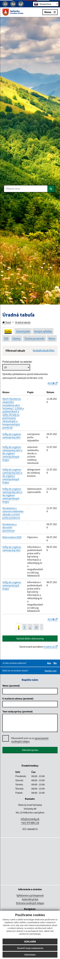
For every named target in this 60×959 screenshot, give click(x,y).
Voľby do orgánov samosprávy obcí (11, 435)
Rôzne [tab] (51, 338)
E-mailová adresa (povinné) (17, 698)
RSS (50, 383)
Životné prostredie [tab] (34, 338)
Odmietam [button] (30, 954)
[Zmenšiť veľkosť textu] (5, 4)
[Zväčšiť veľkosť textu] (21, 4)
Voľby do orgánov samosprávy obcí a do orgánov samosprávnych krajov (12, 453)
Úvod (8, 322)
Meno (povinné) (11, 685)
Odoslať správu (30, 749)
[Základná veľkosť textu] (13, 4)
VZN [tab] (6, 338)
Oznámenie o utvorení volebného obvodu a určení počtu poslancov (13, 512)
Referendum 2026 (11, 537)
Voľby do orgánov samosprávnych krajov (11, 585)
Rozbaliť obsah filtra (43, 350)
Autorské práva (30, 899)
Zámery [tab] (16, 338)
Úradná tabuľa (22, 322)
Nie (55, 663)
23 (36, 627)
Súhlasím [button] (30, 941)
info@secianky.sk (30, 818)
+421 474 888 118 (30, 822)
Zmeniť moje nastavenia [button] (30, 948)
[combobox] (45, 4)
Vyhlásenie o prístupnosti (30, 895)
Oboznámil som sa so (29, 739)
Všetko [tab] (8, 331)
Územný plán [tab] (23, 331)
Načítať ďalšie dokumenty (30, 638)
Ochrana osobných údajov (30, 903)
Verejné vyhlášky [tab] (43, 331)
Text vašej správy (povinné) (17, 711)
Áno (49, 663)
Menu (47, 12)
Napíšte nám (51, 670)
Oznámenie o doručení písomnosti (9, 527)
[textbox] (45, 4)
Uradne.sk (49, 646)
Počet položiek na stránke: (17, 361)
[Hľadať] (51, 189)
